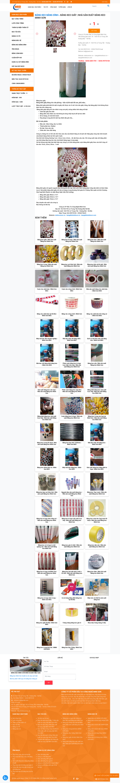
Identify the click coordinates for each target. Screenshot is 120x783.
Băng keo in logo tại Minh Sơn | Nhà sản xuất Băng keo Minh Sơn (47, 573)
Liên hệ (69, 7)
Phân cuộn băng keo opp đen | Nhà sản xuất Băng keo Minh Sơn (72, 391)
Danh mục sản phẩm (34, 7)
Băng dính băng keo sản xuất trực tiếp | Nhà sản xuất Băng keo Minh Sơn (96, 391)
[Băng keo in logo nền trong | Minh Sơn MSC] (47, 587)
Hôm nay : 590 (17, 97)
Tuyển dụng (62, 7)
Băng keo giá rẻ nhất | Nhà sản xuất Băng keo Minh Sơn (72, 546)
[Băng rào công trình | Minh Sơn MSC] (72, 303)
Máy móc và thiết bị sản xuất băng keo (96, 598)
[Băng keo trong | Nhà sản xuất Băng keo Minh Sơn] (47, 254)
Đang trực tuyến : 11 (19, 93)
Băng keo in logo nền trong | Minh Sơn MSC (47, 598)
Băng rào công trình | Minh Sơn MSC (72, 314)
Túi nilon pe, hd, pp (43, 718)
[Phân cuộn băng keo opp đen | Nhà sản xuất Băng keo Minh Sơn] (72, 379)
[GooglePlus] (67, 2)
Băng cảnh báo (17, 53)
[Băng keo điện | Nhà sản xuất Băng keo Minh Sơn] (97, 561)
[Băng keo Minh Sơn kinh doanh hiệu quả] (26, 665)
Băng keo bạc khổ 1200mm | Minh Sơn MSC (72, 443)
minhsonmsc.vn (60, 215)
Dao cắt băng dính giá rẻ (45, 759)
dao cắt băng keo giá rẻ (45, 761)
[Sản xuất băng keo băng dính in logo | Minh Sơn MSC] (97, 457)
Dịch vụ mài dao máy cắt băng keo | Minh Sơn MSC (97, 339)
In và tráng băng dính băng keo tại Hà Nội (72, 598)
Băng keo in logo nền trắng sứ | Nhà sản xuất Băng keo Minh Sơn (47, 520)
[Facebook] (65, 2)
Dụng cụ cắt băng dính (20, 62)
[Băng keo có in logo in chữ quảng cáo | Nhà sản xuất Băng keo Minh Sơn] (47, 534)
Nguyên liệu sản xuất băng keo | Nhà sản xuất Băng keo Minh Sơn (71, 493)
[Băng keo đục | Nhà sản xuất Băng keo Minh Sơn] (97, 229)
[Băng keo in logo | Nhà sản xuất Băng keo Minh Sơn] (72, 229)
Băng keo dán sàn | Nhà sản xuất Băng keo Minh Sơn (97, 546)
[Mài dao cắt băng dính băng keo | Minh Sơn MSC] (47, 353)
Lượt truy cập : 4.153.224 (21, 106)
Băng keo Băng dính (19, 45)
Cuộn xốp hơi (17, 57)
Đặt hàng (94, 30)
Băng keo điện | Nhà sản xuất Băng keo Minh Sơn (96, 572)
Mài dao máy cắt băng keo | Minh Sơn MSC (97, 443)
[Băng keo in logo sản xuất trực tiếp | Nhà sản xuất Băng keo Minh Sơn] (72, 508)
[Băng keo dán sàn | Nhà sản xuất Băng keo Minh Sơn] (97, 534)
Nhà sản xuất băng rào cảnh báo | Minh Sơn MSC (96, 290)
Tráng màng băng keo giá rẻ (72, 623)
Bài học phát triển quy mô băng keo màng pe (23, 679)
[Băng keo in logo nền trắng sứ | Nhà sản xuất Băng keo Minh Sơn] (47, 508)
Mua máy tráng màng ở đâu (97, 623)
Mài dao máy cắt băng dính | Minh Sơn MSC (72, 339)
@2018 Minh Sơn (103, 779)
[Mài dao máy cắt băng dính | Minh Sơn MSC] (72, 328)
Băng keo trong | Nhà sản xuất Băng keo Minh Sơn (47, 265)
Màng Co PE (16, 36)
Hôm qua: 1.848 (17, 102)
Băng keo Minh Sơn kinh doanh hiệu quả (25, 673)
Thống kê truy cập (19, 89)
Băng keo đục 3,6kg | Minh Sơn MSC (72, 648)
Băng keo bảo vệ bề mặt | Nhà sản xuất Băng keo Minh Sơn (97, 265)
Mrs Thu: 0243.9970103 (20, 79)
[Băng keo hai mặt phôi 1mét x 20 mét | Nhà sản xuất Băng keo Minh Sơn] (72, 561)
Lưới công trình (18, 23)
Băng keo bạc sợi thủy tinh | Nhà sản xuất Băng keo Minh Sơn (46, 493)
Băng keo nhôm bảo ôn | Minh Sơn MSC (46, 468)
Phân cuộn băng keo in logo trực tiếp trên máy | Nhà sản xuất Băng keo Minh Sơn (72, 365)
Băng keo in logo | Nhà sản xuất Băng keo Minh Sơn (72, 240)
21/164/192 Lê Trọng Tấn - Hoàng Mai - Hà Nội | (37, 2)
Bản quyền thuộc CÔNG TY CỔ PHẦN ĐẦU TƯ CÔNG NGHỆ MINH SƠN (35, 778)
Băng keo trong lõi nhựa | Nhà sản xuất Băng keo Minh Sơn (46, 443)
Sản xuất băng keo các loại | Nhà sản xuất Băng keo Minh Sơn (47, 391)
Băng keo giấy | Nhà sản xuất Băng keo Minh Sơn (46, 240)
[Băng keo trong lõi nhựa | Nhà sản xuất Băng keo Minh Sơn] (47, 432)
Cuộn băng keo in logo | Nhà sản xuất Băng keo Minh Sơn (71, 417)
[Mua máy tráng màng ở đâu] (97, 612)
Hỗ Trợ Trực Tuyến (19, 70)
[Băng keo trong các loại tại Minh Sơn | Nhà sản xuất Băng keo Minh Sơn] (97, 406)
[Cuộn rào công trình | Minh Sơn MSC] (72, 278)
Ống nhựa (15, 49)
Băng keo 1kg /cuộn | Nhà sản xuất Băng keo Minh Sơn (97, 493)
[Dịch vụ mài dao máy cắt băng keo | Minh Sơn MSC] (97, 328)
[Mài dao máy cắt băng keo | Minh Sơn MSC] (97, 432)
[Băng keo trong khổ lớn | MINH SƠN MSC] (47, 637)
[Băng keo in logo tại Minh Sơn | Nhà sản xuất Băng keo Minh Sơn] (47, 561)
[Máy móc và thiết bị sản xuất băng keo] (97, 587)
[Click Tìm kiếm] (108, 5)
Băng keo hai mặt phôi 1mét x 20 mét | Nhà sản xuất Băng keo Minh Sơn (71, 573)
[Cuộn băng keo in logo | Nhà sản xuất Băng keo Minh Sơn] (72, 406)
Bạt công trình (17, 19)
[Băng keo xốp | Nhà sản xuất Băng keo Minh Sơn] (97, 353)
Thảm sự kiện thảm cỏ (20, 27)
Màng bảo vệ (16, 40)
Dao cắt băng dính (43, 754)
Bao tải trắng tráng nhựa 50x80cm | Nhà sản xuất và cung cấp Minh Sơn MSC (48, 731)
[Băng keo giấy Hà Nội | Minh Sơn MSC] (47, 612)
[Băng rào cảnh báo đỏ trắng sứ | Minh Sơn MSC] (97, 303)
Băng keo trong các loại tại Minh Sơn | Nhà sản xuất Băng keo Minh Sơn (97, 417)
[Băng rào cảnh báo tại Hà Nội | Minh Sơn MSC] (47, 303)
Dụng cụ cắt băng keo (44, 756)
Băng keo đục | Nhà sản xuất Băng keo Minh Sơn (97, 240)
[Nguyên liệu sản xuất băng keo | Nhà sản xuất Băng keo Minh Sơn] (72, 482)
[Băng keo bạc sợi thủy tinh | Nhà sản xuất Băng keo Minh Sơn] (47, 482)
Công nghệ (53, 7)
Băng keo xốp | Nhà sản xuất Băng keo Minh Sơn (97, 364)
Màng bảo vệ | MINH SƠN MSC (97, 718)
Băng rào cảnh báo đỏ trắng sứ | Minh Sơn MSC (97, 314)
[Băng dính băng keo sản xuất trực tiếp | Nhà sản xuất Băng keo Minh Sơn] (97, 379)
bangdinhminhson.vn (73, 215)
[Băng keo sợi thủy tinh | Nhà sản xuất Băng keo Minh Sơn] (72, 254)
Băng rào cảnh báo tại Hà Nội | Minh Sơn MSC (47, 314)
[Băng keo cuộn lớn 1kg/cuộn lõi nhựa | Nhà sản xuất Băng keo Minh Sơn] (97, 508)
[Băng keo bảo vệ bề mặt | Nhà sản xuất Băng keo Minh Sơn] (97, 254)
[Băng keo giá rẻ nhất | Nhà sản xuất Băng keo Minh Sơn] (72, 534)
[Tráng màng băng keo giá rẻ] (72, 612)
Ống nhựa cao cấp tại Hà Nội (21, 754)
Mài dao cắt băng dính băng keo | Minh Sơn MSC (46, 364)
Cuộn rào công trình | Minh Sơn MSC (72, 290)
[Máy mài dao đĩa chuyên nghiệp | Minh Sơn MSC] (47, 328)
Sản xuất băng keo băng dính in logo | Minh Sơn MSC (97, 468)
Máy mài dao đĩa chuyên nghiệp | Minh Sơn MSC (46, 339)
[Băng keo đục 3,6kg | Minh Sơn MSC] (72, 637)
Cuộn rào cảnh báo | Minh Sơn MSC (47, 290)
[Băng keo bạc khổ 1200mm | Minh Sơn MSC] (72, 432)
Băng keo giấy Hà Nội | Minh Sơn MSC (46, 623)
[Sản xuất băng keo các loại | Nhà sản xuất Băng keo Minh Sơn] (47, 379)
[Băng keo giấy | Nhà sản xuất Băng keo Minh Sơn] (47, 229)
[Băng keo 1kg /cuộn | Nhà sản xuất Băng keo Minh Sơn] (97, 482)
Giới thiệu (105, 2)
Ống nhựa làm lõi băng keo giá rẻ (23, 765)
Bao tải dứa (16, 32)
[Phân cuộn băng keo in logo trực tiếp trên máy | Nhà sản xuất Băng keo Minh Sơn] (72, 353)
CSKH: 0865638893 (18, 83)
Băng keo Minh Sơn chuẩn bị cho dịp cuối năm (24, 676)
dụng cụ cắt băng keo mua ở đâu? (48, 763)
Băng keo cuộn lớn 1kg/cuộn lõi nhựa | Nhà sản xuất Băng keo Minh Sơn (97, 520)
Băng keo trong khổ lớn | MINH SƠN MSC (47, 648)
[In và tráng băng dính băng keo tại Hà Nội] (72, 587)
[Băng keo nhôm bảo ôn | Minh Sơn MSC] (47, 457)
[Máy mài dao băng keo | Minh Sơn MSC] (72, 457)
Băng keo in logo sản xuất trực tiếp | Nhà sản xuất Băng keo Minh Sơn (72, 520)
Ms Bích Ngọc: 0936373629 (21, 75)
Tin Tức (45, 7)
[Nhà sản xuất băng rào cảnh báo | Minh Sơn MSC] (97, 278)
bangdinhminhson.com (88, 215)
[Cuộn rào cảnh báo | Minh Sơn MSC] (47, 278)
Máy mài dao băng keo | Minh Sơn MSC (71, 468)
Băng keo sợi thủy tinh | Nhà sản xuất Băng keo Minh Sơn (71, 265)
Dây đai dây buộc (18, 66)
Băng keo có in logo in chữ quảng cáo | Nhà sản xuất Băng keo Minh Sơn (47, 546)
